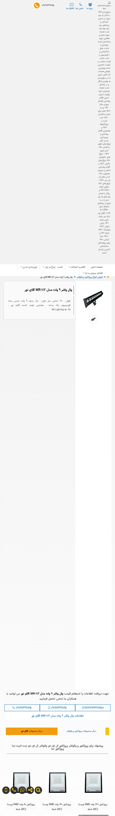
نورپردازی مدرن (29, 267)
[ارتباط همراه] (5, 806)
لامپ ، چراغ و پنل (53, 267)
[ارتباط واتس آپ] (21, 806)
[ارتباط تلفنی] (13, 806)
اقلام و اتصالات (77, 267)
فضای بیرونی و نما (93, 273)
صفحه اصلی (97, 267)
